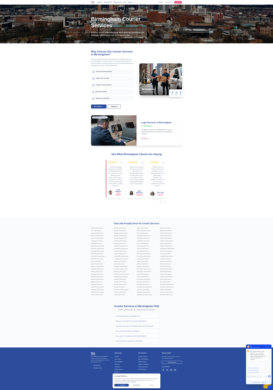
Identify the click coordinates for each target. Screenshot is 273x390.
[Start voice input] (266, 376)
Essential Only (136, 385)
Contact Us (114, 106)
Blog (124, 2)
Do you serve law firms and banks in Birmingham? (128, 331)
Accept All (122, 385)
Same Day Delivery (143, 359)
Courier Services (142, 356)
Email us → (264, 382)
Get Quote (178, 2)
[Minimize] (266, 346)
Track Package (119, 361)
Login (161, 2)
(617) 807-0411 (257, 382)
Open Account (118, 369)
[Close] (269, 346)
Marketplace (108, 2)
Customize (151, 385)
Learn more (133, 381)
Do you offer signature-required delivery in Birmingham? (129, 341)
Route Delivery (142, 369)
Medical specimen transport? (253, 372)
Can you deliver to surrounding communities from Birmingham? (131, 336)
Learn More (144, 138)
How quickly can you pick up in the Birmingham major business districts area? (135, 326)
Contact (130, 2)
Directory (117, 364)
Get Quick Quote (172, 362)
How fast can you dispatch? (253, 368)
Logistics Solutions (143, 364)
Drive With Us (117, 2)
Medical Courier (142, 361)
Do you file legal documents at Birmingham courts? (128, 316)
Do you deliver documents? (253, 370)
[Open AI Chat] (270, 387)
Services (99, 2)
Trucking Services (143, 367)
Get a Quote (97, 106)
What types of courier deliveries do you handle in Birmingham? (131, 321)
